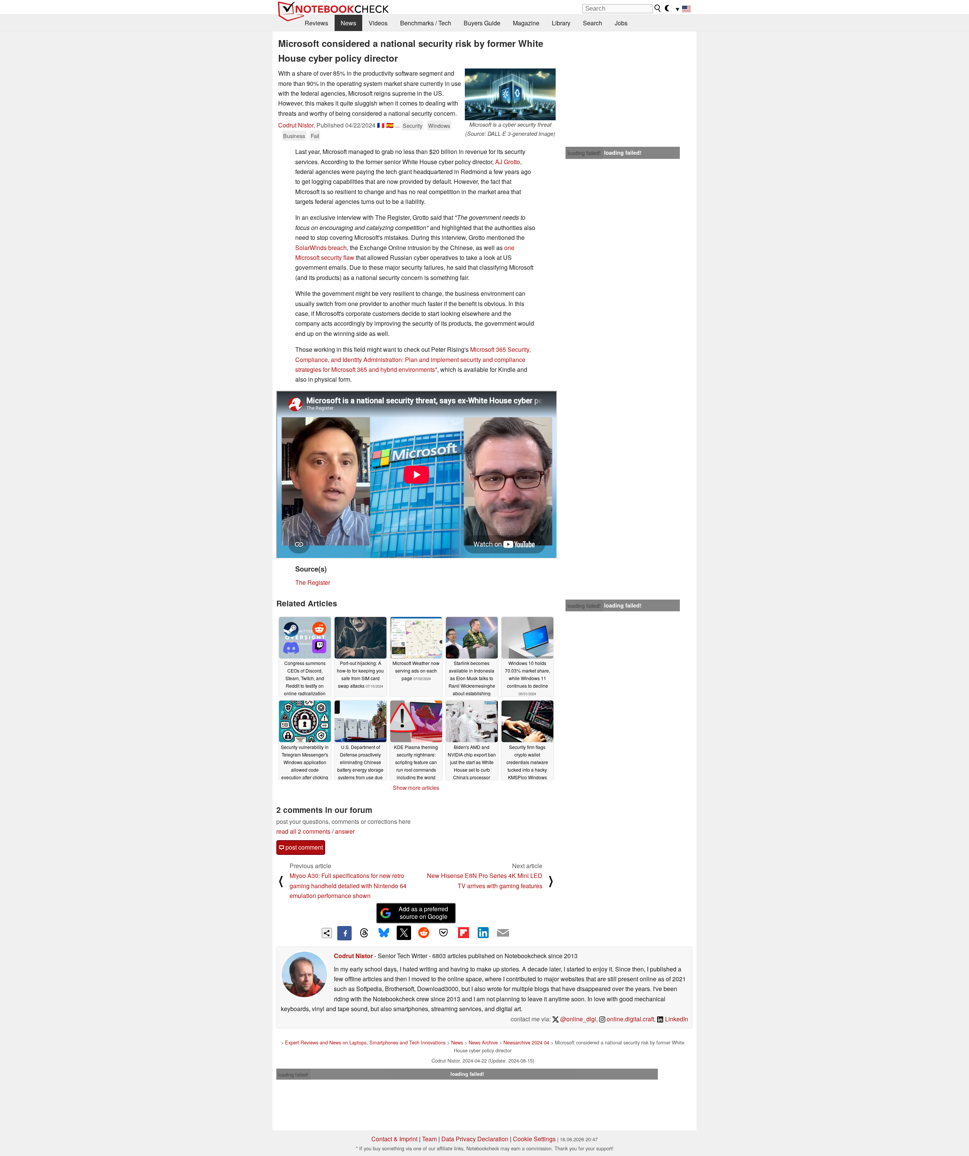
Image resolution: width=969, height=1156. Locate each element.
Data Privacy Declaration (474, 1138)
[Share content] (327, 933)
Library (561, 23)
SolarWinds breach (321, 247)
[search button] (657, 8)
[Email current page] (503, 933)
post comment (303, 847)
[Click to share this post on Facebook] (344, 933)
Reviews (316, 23)
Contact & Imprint (394, 1138)
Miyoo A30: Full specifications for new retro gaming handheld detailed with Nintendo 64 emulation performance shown (348, 885)
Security (412, 125)
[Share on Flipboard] (463, 933)
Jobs (621, 23)
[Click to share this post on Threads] (364, 933)
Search (592, 23)
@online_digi (577, 1019)
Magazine (526, 23)
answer (345, 831)
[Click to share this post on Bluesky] (384, 933)
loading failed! (584, 153)
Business (294, 136)
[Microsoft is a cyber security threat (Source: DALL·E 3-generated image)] (510, 94)
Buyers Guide (482, 23)
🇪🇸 (390, 125)
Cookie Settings (534, 1138)
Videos (378, 23)
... (397, 125)
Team (429, 1138)
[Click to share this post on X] (404, 933)
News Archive (483, 1042)
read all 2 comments (303, 831)
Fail (315, 136)
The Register (312, 582)
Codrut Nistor (295, 125)
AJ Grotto (507, 161)
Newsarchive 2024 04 (526, 1042)
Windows (439, 125)
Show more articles (416, 787)
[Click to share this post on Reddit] (423, 933)
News (348, 23)
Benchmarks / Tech (425, 23)
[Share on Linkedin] (483, 933)
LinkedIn (676, 1019)
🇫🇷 (381, 125)
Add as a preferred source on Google (423, 912)
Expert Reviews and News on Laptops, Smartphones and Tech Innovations (365, 1042)
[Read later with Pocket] (443, 933)
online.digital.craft (629, 1019)
